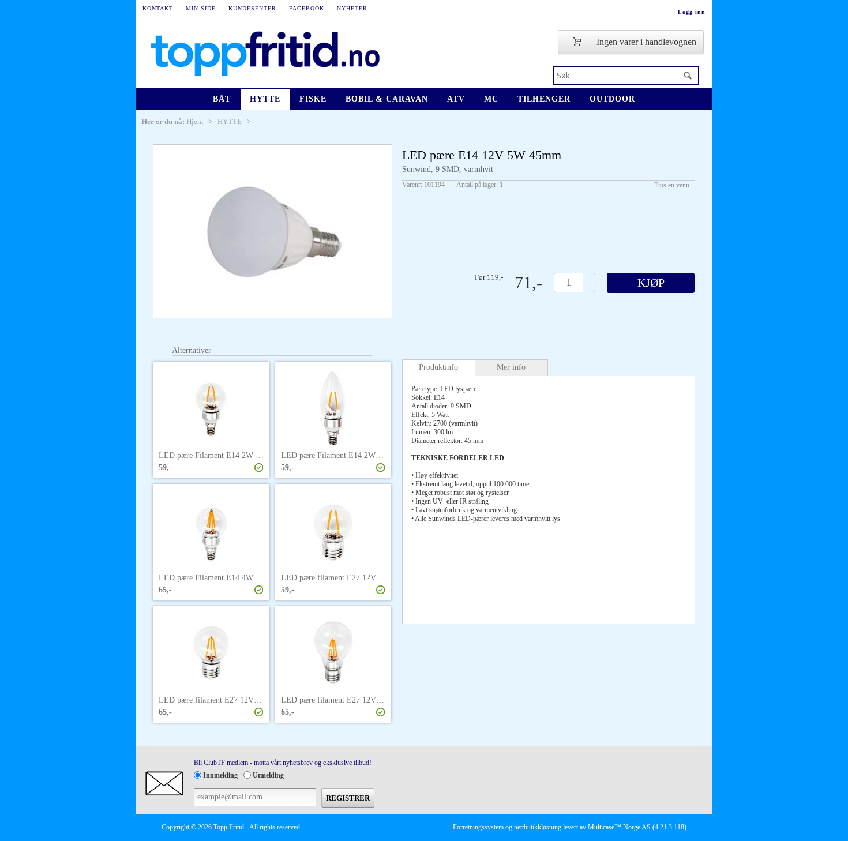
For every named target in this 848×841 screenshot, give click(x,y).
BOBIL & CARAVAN (387, 99)
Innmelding (220, 775)
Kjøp (651, 282)
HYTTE (265, 99)
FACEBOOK (306, 8)
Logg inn (692, 12)
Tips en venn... (674, 185)
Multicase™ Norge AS (619, 827)
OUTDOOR (612, 99)
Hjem (194, 121)
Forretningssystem (478, 827)
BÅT (222, 99)
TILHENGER (544, 99)
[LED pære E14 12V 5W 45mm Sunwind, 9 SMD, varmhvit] (272, 231)
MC (491, 99)
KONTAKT (157, 8)
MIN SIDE (201, 8)
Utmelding (268, 775)
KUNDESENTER (252, 8)
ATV (456, 99)
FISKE (313, 99)
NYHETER (352, 8)
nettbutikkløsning (537, 827)
